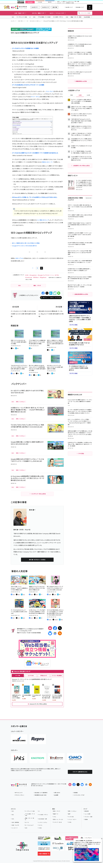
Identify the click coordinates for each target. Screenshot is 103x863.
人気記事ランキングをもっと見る (81, 165)
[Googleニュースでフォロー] (86, 784)
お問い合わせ (57, 792)
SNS (34, 17)
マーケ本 (17, 675)
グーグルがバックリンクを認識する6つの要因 (25, 48)
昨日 (72, 95)
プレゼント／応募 (88, 816)
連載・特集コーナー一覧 (23, 21)
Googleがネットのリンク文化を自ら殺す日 (24, 246)
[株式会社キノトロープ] (38, 758)
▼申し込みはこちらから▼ (81, 847)
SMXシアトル (19, 258)
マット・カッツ (50, 91)
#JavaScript (28, 277)
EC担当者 (40, 2)
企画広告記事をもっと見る (81, 294)
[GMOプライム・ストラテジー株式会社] (75, 758)
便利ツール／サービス (58, 819)
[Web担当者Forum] (19, 785)
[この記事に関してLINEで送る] (58, 293)
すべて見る (81, 453)
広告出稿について (80, 7)
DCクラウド (71, 1)
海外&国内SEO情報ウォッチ (36, 21)
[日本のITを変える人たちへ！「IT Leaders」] (58, 844)
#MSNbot (36, 277)
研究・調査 (77, 1)
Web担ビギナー (35, 7)
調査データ (55, 814)
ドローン (64, 2)
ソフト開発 (62, 1)
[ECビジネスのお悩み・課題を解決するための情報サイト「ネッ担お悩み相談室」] (44, 854)
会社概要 (56, 795)
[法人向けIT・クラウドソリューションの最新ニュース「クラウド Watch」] (44, 844)
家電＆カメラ (43, 675)
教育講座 (68, 2)
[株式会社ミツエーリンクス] (19, 739)
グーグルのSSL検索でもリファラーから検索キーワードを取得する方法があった (35, 153)
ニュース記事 (87, 814)
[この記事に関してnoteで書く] (54, 293)
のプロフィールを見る (37, 559)
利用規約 (76, 792)
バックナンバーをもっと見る (38, 494)
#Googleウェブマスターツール (46, 275)
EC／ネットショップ (29, 825)
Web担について (69, 7)
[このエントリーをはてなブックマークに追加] (50, 293)
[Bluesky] (82, 784)
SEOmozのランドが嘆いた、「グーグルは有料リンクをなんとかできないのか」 (34, 197)
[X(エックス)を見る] (78, 784)
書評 (69, 814)
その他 (40, 828)
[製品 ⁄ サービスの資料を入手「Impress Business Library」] (44, 849)
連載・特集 (55, 7)
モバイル (40, 825)
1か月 (88, 95)
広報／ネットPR (15, 825)
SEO (13, 17)
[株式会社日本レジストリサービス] (19, 758)
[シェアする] (43, 293)
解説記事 (87, 811)
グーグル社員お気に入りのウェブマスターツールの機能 (28, 85)
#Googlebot (33, 275)
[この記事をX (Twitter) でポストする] (47, 293)
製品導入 (50, 2)
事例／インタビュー (72, 811)
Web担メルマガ (45, 7)
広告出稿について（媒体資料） (41, 792)
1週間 (80, 95)
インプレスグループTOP (79, 795)
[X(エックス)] (60, 628)
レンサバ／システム (43, 822)
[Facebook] (55, 628)
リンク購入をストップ (43, 220)
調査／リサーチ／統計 (76, 17)
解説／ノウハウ (56, 811)
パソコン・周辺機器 (57, 675)
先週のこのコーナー (47, 162)
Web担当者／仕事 (88, 17)
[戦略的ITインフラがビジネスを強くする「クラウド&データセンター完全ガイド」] (44, 839)
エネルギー (59, 2)
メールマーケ (15, 828)
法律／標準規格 (15, 822)
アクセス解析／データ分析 (44, 17)
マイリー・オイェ (35, 97)
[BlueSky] (50, 633)
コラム (54, 816)
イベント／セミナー (72, 819)
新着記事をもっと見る (81, 81)
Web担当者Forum (19, 7)
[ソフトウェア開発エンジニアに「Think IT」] (58, 839)
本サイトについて (19, 792)
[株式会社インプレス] (22, 846)
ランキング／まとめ (57, 822)
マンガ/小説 (70, 816)
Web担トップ (13, 21)
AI (30, 17)
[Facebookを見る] (74, 784)
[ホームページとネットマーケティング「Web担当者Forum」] (71, 839)
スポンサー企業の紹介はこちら (80, 772)
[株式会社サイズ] (56, 758)
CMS (67, 17)
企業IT (58, 1)
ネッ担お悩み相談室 (35, 632)
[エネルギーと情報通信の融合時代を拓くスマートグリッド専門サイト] (71, 844)
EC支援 (72, 2)
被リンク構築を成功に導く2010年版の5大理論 (26, 243)
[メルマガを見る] (69, 784)
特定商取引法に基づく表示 (40, 795)
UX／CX (27, 822)
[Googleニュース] (55, 633)
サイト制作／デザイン (58, 17)
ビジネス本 (31, 675)
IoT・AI (66, 1)
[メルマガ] (50, 628)
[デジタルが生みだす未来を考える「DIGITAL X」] (58, 849)
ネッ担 (28, 632)
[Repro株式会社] (38, 739)
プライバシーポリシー (19, 795)
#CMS (26, 275)
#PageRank (43, 277)
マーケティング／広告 (22, 17)
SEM (26, 828)
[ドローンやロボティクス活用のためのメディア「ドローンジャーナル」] (71, 849)
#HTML (57, 275)
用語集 (86, 819)
